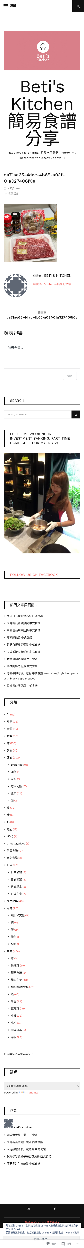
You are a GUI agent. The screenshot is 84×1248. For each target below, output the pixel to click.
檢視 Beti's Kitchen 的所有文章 (52, 284)
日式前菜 (16, 879)
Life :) (10, 836)
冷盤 (13, 1001)
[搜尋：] (42, 414)
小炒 (13, 1015)
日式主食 (16, 894)
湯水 (13, 1037)
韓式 (9, 750)
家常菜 (15, 1008)
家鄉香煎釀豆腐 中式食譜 (22, 685)
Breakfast (17, 764)
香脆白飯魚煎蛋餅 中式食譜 (23, 644)
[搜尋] (75, 414)
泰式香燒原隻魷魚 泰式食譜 (23, 652)
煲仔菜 (15, 965)
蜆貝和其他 (18, 915)
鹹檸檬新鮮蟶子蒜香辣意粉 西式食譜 (29, 1156)
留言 (70, 375)
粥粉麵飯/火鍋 (20, 987)
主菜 (13, 793)
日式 (9, 865)
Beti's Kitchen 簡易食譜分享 (42, 112)
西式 (9, 757)
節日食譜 (16, 972)
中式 (9, 951)
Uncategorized (16, 843)
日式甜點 (16, 872)
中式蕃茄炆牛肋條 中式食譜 (23, 630)
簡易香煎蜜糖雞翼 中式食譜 (23, 623)
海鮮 (9, 908)
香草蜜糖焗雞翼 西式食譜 (22, 659)
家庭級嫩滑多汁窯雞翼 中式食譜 (26, 1149)
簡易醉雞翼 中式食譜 (19, 637)
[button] (42, 502)
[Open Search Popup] (78, 6)
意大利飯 (16, 786)
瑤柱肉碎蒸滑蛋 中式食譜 (22, 666)
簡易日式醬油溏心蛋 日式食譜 (25, 616)
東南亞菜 (12, 901)
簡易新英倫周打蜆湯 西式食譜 (25, 1142)
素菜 (9, 729)
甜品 (9, 721)
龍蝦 (13, 944)
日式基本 (16, 886)
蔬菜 (9, 736)
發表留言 (13, 193)
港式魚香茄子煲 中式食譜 (22, 1135)
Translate (32, 1092)
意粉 (13, 779)
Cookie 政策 (72, 1232)
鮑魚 (13, 937)
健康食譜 (12, 850)
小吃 (13, 1023)
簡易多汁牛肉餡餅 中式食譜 (23, 1163)
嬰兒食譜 (12, 858)
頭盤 (13, 772)
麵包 (9, 829)
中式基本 (16, 1030)
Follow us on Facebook (34, 575)
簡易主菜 (16, 980)
